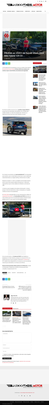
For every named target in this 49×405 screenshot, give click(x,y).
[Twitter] (44, 1)
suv (25, 272)
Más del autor (15, 308)
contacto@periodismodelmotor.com (27, 392)
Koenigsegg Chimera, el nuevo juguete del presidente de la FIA (8, 287)
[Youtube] (46, 1)
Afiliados (31, 401)
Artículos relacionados (7, 308)
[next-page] (5, 326)
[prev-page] (3, 326)
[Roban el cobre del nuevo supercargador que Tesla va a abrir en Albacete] (35, 84)
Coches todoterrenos (20, 272)
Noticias (4, 11)
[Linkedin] (42, 1)
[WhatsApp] (9, 63)
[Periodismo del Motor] (24, 6)
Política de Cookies (26, 401)
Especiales (33, 11)
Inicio (3, 30)
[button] (45, 11)
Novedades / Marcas (11, 11)
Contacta (42, 401)
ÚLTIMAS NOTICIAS (37, 63)
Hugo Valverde (8, 58)
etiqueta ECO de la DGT (7, 196)
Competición (27, 11)
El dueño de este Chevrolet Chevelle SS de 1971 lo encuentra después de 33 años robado (39, 70)
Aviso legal (12, 401)
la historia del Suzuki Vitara (8, 69)
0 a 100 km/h (25, 259)
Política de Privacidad (18, 401)
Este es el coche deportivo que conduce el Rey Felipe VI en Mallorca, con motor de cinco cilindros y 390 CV (16, 320)
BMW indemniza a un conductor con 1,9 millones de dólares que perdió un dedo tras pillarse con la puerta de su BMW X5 (24, 288)
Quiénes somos (37, 401)
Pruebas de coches (19, 11)
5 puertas (9, 272)
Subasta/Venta (39, 11)
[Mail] (16, 303)
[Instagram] (40, 1)
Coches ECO (14, 272)
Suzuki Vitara (6, 194)
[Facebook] (38, 1)
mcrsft (6, 30)
